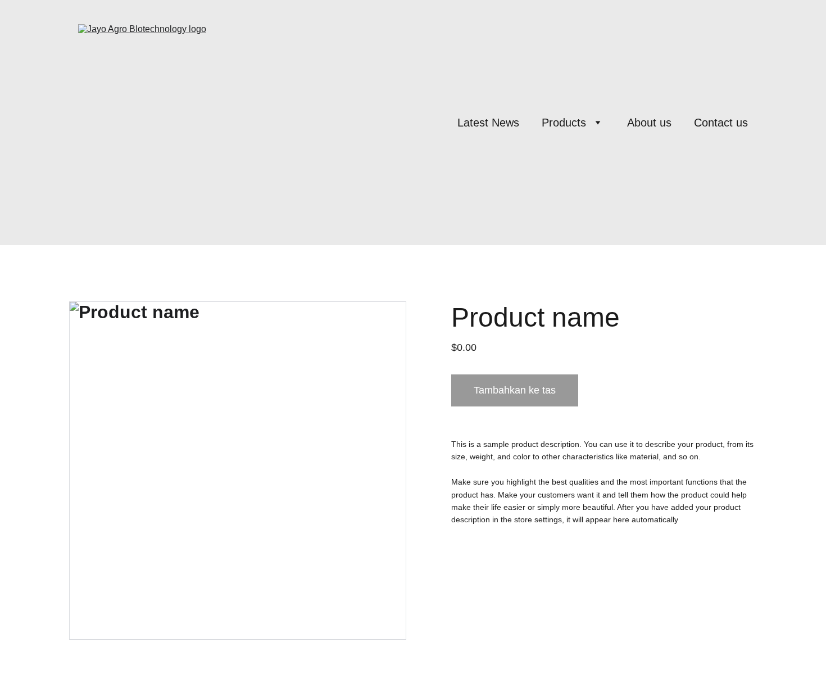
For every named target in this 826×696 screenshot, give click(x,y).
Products (564, 122)
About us (649, 122)
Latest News (488, 122)
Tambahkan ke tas (515, 390)
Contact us (721, 122)
